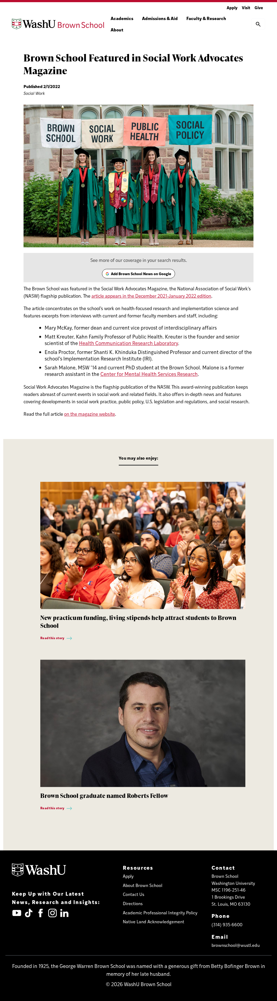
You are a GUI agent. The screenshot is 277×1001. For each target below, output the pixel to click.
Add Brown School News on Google (138, 274)
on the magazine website (89, 414)
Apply (232, 7)
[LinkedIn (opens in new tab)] (64, 913)
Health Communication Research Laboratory (128, 343)
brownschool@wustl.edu (236, 945)
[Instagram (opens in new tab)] (52, 913)
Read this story (52, 637)
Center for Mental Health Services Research (149, 373)
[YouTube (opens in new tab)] (17, 913)
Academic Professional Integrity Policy (160, 912)
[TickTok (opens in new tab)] (29, 913)
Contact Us (133, 894)
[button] (258, 23)
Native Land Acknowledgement (153, 921)
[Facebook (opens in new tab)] (40, 913)
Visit (246, 7)
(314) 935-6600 (227, 924)
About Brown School (142, 885)
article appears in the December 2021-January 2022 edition (151, 296)
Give (259, 7)
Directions (133, 903)
